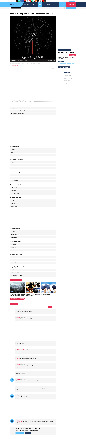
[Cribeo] (32, 1)
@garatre (18, 318)
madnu (18, 317)
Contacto (67, 83)
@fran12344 (19, 388)
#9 (16, 358)
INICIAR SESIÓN (72, 1)
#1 (16, 311)
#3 (16, 318)
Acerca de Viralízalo (67, 75)
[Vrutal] (30, 1)
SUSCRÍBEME (72, 55)
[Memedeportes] (21, 1)
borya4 (18, 379)
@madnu (18, 350)
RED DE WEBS (13, 1)
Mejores (50, 307)
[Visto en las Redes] (23, 1)
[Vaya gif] (40, 1)
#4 (16, 350)
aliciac (18, 395)
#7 (16, 388)
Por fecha (54, 307)
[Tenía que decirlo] (43, 1)
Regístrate (66, 1)
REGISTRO (28, 433)
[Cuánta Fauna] (36, 1)
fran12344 (19, 342)
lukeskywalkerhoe (15, 65)
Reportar (53, 68)
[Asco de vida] (17, 1)
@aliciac (18, 358)
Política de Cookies (67, 80)
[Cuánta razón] (19, 1)
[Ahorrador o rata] (45, 1)
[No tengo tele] (38, 1)
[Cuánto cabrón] (27, 1)
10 (34, 101)
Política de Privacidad (68, 78)
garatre (18, 309)
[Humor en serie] (34, 1)
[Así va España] (25, 1)
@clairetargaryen (19, 421)
